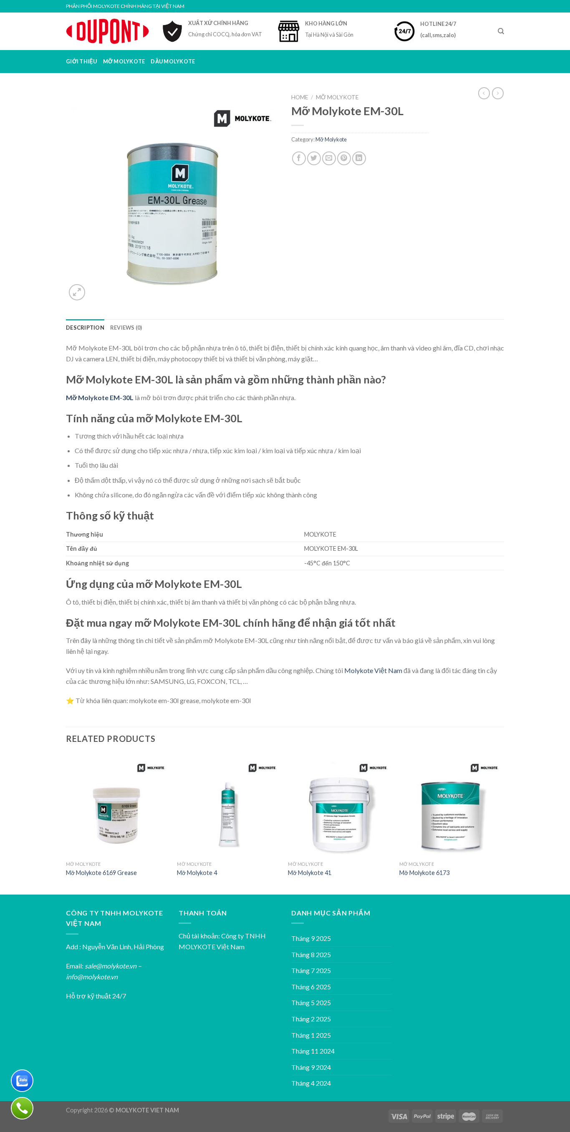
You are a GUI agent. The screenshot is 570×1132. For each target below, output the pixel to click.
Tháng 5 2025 (311, 1002)
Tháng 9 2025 (311, 938)
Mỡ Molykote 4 (197, 872)
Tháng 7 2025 (311, 970)
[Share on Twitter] (314, 158)
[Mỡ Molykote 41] (339, 805)
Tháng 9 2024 (311, 1067)
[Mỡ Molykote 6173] (450, 805)
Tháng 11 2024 (313, 1051)
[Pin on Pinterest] (344, 158)
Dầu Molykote (173, 61)
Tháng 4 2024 (311, 1083)
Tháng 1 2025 (311, 1035)
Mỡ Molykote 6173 (424, 872)
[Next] (501, 823)
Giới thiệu (81, 61)
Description (85, 327)
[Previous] (66, 823)
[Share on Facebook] (299, 158)
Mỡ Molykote (124, 61)
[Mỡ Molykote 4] (228, 805)
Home (299, 97)
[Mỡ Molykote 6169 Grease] (117, 805)
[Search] (501, 31)
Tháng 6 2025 (311, 987)
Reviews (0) (126, 327)
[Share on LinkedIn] (359, 158)
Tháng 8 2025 (311, 954)
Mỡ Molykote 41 (309, 872)
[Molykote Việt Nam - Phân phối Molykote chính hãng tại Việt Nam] (107, 31)
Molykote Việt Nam (373, 670)
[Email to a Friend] (329, 158)
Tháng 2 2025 (311, 1019)
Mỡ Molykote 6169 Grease (101, 872)
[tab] (85, 327)
